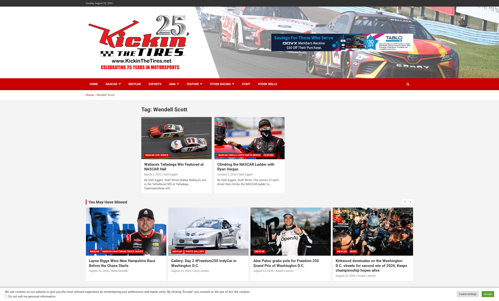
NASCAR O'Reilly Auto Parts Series (239, 155)
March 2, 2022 (153, 174)
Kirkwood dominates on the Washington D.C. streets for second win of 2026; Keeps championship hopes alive (371, 266)
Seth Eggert (171, 174)
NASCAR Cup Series (156, 155)
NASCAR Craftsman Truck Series (123, 251)
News (353, 251)
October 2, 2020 (227, 174)
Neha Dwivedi (119, 270)
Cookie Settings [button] (467, 294)
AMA (172, 84)
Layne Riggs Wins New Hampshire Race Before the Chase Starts (122, 263)
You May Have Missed (107, 202)
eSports (155, 84)
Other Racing (220, 84)
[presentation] (405, 202)
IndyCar (134, 84)
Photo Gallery (195, 251)
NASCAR (111, 84)
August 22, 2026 (263, 270)
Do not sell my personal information (31, 296)
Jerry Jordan (201, 270)
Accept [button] (488, 294)
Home (94, 84)
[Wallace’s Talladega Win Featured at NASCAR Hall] (176, 138)
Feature (193, 84)
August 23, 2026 (99, 270)
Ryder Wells (267, 84)
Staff (246, 84)
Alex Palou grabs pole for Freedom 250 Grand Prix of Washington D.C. (286, 263)
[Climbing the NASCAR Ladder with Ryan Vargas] (249, 138)
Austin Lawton (284, 270)
